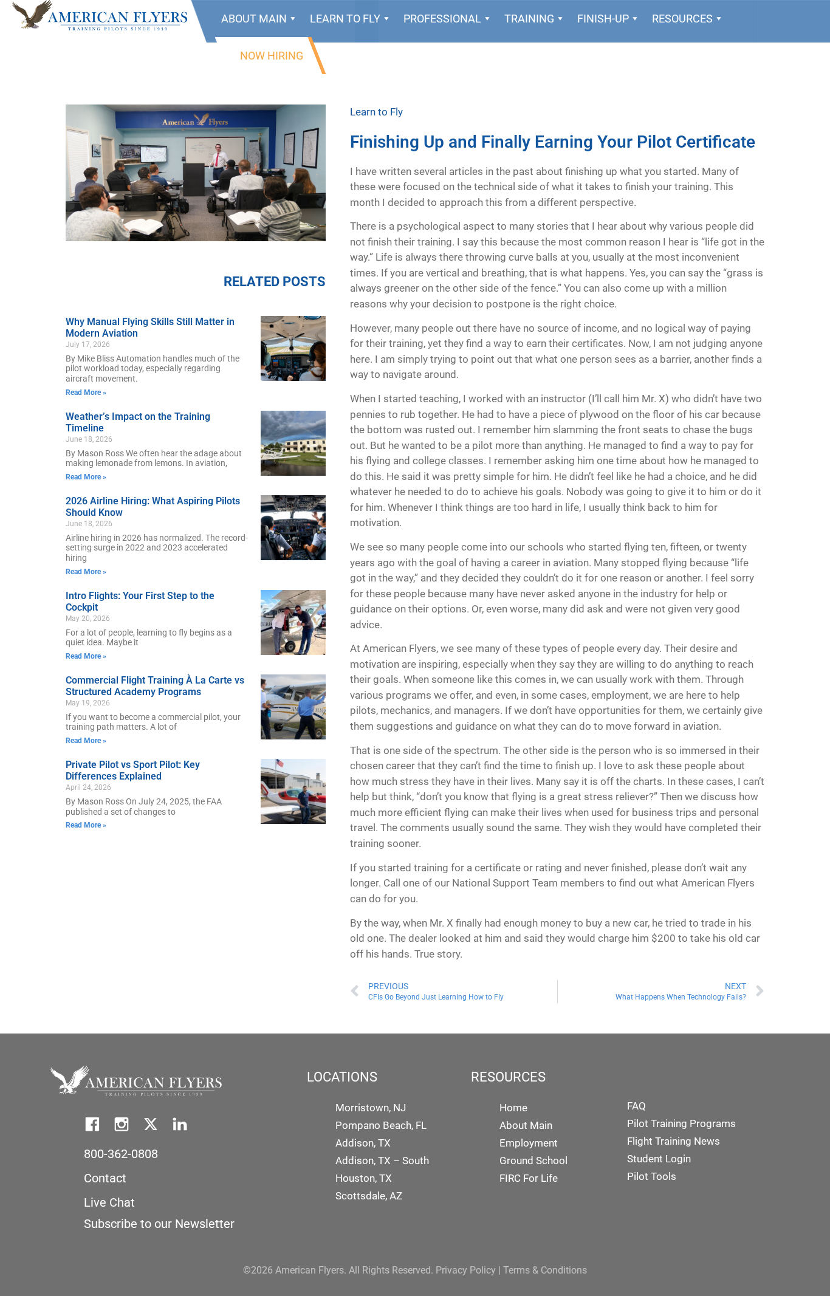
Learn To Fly (345, 18)
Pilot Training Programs (681, 1123)
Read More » (86, 392)
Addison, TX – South (382, 1160)
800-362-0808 (121, 1154)
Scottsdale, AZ (368, 1196)
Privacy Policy (466, 1270)
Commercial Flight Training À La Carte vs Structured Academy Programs (155, 686)
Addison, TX (363, 1143)
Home (513, 1108)
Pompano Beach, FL (381, 1125)
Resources (682, 18)
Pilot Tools (651, 1176)
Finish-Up (603, 18)
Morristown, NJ (370, 1108)
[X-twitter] (150, 1124)
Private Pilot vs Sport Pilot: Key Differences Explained (133, 770)
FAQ (636, 1106)
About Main (254, 18)
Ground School (533, 1160)
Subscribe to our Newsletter (159, 1223)
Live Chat (109, 1202)
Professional (442, 18)
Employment (528, 1143)
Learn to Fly (376, 112)
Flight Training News (673, 1141)
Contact (105, 1178)
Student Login (659, 1159)
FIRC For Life (528, 1178)
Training (529, 18)
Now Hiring (271, 55)
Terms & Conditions (545, 1270)
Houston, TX (363, 1178)
